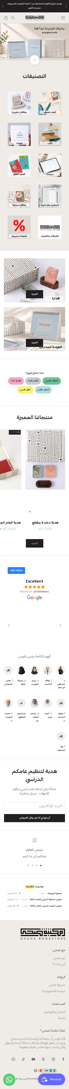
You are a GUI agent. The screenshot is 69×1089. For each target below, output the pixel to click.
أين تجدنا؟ (58, 964)
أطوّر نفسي (25, 389)
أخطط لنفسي (51, 381)
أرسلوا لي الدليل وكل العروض (34, 818)
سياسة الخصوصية (53, 991)
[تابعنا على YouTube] (33, 1059)
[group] (34, 41)
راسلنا (61, 1018)
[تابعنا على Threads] (43, 1059)
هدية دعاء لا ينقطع (45, 523)
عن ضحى (59, 958)
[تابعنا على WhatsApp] (13, 1059)
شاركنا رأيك (16, 570)
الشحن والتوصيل (54, 1012)
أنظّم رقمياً (33, 381)
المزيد (34, 294)
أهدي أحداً (16, 381)
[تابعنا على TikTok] (23, 1059)
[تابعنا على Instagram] (53, 1059)
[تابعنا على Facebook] (63, 1059)
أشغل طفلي (43, 389)
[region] (34, 41)
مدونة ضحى (57, 985)
